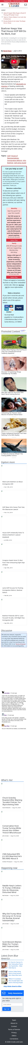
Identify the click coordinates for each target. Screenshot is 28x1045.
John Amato (5, 836)
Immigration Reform (14, 160)
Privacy (14, 1032)
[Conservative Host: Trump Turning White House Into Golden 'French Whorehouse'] (12, 817)
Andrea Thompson (7, 861)
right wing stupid (20, 163)
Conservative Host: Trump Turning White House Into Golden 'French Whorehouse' (11, 829)
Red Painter (5, 895)
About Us (14, 1023)
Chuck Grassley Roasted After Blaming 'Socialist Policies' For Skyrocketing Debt (12, 801)
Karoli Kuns (7, 51)
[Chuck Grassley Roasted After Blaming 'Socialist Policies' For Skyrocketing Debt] (12, 789)
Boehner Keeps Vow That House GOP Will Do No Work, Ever (13, 31)
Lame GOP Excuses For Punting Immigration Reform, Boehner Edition (12, 590)
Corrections (14, 1039)
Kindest (8, 312)
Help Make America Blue (12, 986)
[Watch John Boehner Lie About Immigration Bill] (14, 472)
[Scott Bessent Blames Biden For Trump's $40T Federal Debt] (12, 933)
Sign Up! (7, 1009)
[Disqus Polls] (14, 668)
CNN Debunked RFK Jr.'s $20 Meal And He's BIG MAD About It (12, 856)
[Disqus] (14, 709)
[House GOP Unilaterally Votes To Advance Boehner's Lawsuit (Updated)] (14, 523)
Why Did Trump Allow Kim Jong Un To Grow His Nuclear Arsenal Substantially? (11, 917)
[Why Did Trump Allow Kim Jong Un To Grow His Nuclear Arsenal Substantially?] (12, 905)
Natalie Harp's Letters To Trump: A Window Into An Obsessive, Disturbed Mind (11, 888)
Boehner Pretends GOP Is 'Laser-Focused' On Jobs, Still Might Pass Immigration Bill (13, 618)
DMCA (14, 1036)
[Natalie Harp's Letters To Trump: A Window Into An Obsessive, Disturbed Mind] (12, 877)
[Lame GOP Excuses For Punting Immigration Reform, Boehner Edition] (14, 578)
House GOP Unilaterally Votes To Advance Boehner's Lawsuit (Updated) (13, 535)
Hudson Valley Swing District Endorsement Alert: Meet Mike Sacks (15, 973)
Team (14, 1020)
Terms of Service (20, 644)
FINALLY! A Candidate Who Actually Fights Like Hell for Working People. (16, 980)
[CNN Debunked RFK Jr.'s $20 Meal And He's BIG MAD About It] (12, 845)
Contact (14, 1026)
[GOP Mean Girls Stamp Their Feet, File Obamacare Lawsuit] (14, 497)
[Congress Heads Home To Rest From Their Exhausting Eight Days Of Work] (14, 551)
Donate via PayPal (19, 308)
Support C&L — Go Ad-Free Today (14, 1)
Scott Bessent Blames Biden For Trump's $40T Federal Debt (11, 944)
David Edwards (6, 807)
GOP (8, 156)
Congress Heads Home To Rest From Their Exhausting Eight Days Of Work (13, 562)
